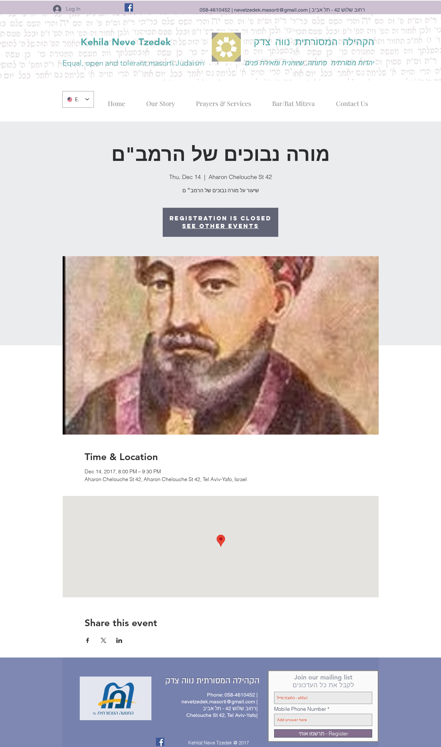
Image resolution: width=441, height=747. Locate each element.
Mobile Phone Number (300, 708)
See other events (220, 226)
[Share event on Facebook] (88, 640)
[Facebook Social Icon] (129, 7)
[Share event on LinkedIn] (119, 640)
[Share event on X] (103, 640)
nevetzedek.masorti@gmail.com (271, 10)
